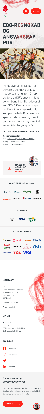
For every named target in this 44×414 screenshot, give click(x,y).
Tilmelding (9, 404)
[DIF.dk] (5, 11)
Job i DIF (6, 325)
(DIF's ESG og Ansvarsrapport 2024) (21, 139)
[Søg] (26, 11)
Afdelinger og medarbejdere (14, 328)
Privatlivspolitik (9, 307)
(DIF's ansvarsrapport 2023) (18, 144)
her (38, 131)
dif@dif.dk (7, 298)
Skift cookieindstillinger (12, 331)
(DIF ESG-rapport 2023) (16, 141)
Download (18, 172)
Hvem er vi (7, 322)
